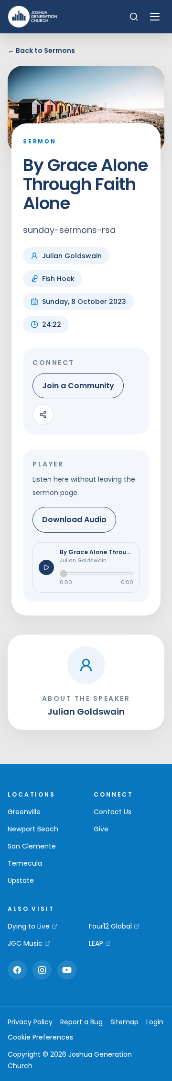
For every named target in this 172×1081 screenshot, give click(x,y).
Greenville (24, 812)
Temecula (25, 863)
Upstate (21, 880)
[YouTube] (66, 970)
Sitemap (124, 1022)
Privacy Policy (30, 1022)
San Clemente (32, 846)
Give (101, 829)
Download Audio (74, 519)
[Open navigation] (155, 16)
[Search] (133, 16)
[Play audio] (46, 567)
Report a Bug (81, 1022)
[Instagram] (42, 970)
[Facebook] (17, 970)
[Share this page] (43, 414)
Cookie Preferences (40, 1037)
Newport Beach (33, 829)
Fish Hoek (58, 278)
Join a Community (78, 385)
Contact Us (112, 812)
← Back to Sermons (41, 50)
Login (154, 1022)
